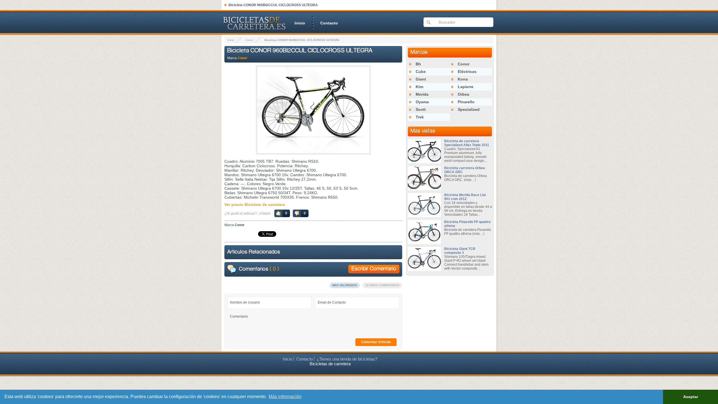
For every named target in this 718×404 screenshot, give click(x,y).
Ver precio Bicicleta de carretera (254, 204)
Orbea (463, 94)
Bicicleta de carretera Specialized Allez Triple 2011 (466, 143)
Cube (421, 71)
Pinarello (466, 102)
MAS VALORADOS (344, 285)
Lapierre (465, 86)
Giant (421, 79)
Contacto (329, 23)
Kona (463, 79)
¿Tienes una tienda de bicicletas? (347, 359)
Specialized (469, 109)
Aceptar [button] (690, 396)
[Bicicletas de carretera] (254, 29)
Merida (422, 94)
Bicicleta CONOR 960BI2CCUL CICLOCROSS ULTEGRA (299, 51)
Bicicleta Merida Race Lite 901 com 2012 (465, 197)
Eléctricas (467, 71)
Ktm (419, 86)
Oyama (422, 102)
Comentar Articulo (376, 342)
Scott (421, 109)
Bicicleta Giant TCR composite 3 (459, 251)
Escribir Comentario (373, 269)
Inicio (299, 23)
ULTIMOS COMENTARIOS (382, 285)
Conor (249, 40)
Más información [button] (285, 396)
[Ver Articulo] (424, 162)
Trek (420, 117)
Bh (418, 64)
